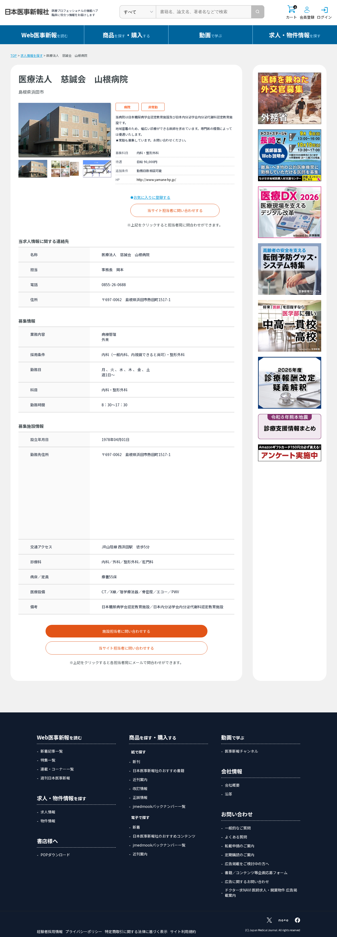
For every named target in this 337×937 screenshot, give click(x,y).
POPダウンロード (55, 854)
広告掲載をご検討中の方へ (247, 863)
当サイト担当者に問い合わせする (175, 210)
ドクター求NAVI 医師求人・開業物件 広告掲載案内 (261, 892)
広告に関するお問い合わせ (247, 881)
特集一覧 (48, 760)
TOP (14, 55)
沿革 (228, 794)
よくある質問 (236, 836)
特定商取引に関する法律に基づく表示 (136, 931)
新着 (136, 827)
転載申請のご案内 (239, 845)
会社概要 (232, 785)
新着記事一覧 (52, 751)
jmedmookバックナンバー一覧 (159, 806)
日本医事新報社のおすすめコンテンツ (164, 836)
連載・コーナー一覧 (57, 769)
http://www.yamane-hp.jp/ (156, 179)
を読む (44, 35)
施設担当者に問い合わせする (126, 631)
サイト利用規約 (183, 931)
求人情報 (48, 811)
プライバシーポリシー (83, 931)
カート (291, 12)
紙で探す (138, 751)
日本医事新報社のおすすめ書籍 (158, 770)
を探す (295, 35)
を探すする (126, 35)
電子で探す (140, 817)
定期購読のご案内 (239, 854)
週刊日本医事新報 (55, 778)
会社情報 (231, 771)
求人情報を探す (32, 55)
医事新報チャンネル (241, 751)
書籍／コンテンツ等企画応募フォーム (256, 872)
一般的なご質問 (238, 827)
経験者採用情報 (50, 931)
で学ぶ (210, 35)
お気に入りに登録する (151, 197)
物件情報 (48, 820)
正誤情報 (140, 797)
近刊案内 (140, 779)
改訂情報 (140, 788)
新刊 (136, 761)
